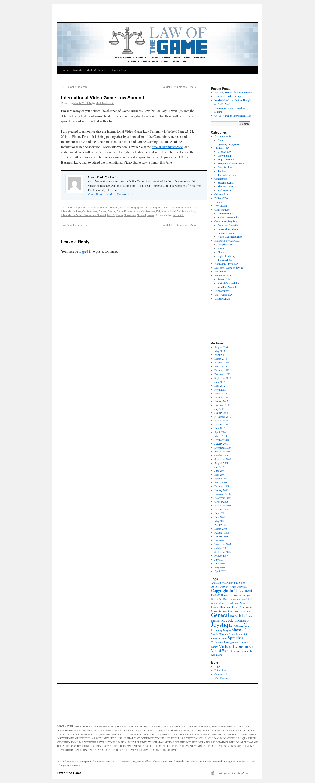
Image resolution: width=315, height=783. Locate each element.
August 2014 (221, 347)
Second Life (224, 279)
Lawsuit (234, 625)
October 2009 (221, 455)
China (235, 582)
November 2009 (222, 451)
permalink (178, 215)
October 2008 (221, 501)
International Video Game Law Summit (83, 215)
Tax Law (222, 171)
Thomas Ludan (225, 186)
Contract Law (224, 151)
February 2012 (222, 397)
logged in (85, 251)
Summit (141, 215)
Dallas (102, 211)
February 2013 (222, 370)
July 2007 (219, 559)
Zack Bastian (224, 190)
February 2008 (222, 532)
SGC (245, 634)
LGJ (245, 624)
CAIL (165, 207)
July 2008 (219, 513)
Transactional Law (227, 174)
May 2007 (219, 567)
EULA (214, 599)
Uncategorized (221, 290)
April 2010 (220, 432)
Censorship (226, 582)
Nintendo (223, 634)
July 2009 (219, 466)
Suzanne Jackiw (226, 182)
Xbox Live (216, 654)
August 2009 (221, 463)
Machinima (220, 271)
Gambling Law (222, 209)
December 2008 (222, 494)
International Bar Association (178, 211)
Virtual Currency (223, 298)
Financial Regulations (229, 229)
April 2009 (220, 478)
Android (215, 582)
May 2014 (219, 351)
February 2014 (222, 362)
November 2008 (222, 497)
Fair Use (223, 599)
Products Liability (227, 232)
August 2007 (221, 555)
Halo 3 (242, 615)
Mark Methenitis (96, 70)
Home (65, 70)
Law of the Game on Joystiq (228, 267)
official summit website (167, 146)
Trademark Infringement (225, 642)
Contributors (118, 70)
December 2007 (222, 540)
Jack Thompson (238, 620)
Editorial (218, 202)
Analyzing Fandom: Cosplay (229, 96)
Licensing (217, 630)
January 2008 (221, 536)
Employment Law (227, 159)
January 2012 (221, 401)
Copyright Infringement (231, 590)
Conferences (89, 211)
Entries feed (220, 670)
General (220, 615)
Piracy (221, 252)
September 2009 (222, 459)
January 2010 (221, 443)
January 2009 (221, 490)
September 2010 (222, 420)
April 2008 (220, 524)
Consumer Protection (228, 225)
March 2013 (220, 366)
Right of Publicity (227, 256)
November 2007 (222, 544)
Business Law (221, 147)
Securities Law (225, 167)
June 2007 (219, 563)
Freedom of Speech (237, 603)
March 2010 (220, 436)
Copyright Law (225, 244)
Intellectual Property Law (227, 240)
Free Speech (220, 205)
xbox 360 (247, 651)
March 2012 (220, 393)
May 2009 (219, 474)
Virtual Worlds (221, 650)
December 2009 (222, 447)
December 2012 (222, 374)
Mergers (227, 630)
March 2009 (220, 482)
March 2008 (220, 528)
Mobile (214, 634)
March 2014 (220, 358)
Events (114, 207)
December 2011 (222, 405)
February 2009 (222, 486)
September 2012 (222, 378)
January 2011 (221, 412)
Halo (233, 615)
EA (243, 595)
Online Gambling (226, 213)
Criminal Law (221, 194)
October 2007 (221, 548)
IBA (158, 211)
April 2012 (220, 389)
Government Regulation (226, 221)
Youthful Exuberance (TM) (179, 86)
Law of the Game (69, 773)
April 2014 (220, 354)
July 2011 (219, 409)
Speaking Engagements (133, 207)
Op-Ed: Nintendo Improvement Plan (232, 115)
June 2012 (219, 381)
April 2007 (220, 571)
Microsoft (239, 629)
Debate (215, 595)
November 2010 (222, 416)
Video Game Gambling (229, 217)
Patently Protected (75, 86)
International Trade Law (226, 263)
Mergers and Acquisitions (231, 163)
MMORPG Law (222, 275)
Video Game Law (223, 294)
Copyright (242, 586)
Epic (248, 595)
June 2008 (219, 517)
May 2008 (219, 521)
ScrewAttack (235, 634)
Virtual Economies (236, 646)
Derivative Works (231, 595)
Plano (119, 215)
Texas (150, 215)
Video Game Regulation (230, 236)
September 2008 (222, 505)
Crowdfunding (225, 155)
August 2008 (221, 509)
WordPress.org (222, 678)
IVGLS (111, 215)
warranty (237, 650)
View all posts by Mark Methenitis (110, 194)
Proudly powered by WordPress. (232, 773)
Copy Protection (228, 586)
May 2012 (219, 385)
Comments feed (222, 674)
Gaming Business (239, 611)
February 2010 (222, 439)
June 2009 (219, 470)
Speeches (130, 215)
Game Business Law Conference (136, 211)
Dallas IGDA (221, 198)
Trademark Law (226, 260)
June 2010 (219, 428)
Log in (217, 666)
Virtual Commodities (228, 283)
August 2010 (221, 424)
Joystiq (219, 624)
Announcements (99, 207)
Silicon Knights (219, 638)
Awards (77, 70)
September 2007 (222, 551)
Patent (221, 248)
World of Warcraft (227, 287)
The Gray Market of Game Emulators (233, 92)
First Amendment (237, 599)
